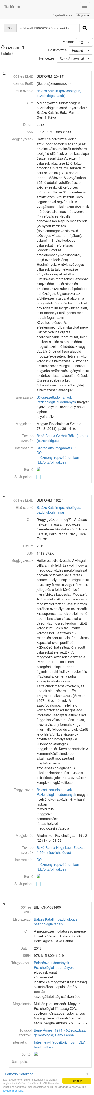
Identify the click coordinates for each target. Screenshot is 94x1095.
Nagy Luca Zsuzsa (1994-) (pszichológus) (61, 850)
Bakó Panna (46, 435)
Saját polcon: (24, 476)
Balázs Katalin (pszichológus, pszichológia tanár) (59, 93)
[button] (84, 42)
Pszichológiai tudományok (56, 401)
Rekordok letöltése (19, 1073)
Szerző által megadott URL (57, 447)
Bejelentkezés (62, 15)
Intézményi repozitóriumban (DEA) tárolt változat (58, 460)
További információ (13, 1090)
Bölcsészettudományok (54, 397)
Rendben (77, 1080)
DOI (40, 452)
